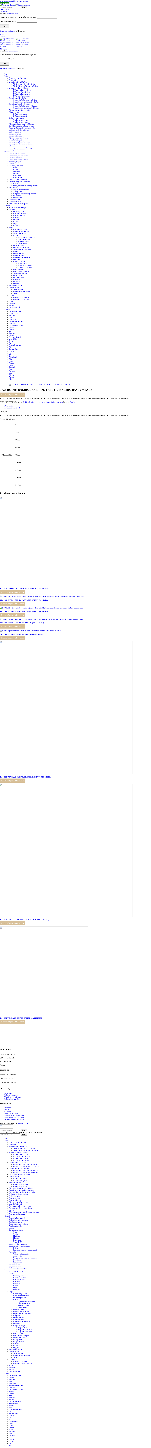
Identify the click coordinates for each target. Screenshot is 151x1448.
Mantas (11, 164)
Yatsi (10, 331)
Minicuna (16, 172)
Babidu (11, 317)
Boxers (15, 221)
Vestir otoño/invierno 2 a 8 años (24, 84)
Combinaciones (18, 255)
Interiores (12, 146)
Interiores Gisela (23, 241)
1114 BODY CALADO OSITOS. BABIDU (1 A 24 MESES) (21, 1018)
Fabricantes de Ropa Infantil (14, 1116)
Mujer (11, 227)
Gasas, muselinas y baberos (18, 160)
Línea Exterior (14, 287)
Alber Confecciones (16, 321)
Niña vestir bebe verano (21, 94)
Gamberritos (13, 313)
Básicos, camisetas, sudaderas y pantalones (24, 148)
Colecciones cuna (15, 202)
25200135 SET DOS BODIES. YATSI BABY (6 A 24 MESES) (22, 623)
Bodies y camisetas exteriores (19, 130)
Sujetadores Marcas (20, 273)
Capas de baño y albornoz (18, 180)
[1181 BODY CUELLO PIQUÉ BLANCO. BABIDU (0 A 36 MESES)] (66, 916)
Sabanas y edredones (16, 166)
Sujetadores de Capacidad (22, 249)
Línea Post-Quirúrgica (21, 271)
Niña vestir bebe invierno (22, 90)
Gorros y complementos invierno (20, 144)
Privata (11, 375)
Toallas (11, 305)
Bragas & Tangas (19, 261)
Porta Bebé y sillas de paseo (18, 204)
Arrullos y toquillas (15, 162)
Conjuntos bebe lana (20, 122)
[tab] (8, 406)
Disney (11, 329)
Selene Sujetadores (19, 233)
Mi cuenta (7, 1445)
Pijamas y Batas (18, 212)
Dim (10, 347)
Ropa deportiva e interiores (22, 299)
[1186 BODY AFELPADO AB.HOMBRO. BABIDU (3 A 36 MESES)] (44, 585)
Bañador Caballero (19, 214)
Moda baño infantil (15, 140)
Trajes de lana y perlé (16, 118)
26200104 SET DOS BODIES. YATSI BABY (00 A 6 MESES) (22, 634)
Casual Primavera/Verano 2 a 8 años (25, 102)
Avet (10, 343)
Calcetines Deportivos (21, 297)
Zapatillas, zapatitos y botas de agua (21, 126)
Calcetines (16, 218)
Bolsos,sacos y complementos (19, 182)
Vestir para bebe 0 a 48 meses (19, 88)
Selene (11, 341)
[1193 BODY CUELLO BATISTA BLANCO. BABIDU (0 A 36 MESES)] (66, 773)
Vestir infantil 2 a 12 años (18, 82)
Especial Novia (18, 245)
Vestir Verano (18, 289)
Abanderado (13, 357)
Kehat (11, 365)
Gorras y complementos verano (20, 142)
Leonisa (11, 351)
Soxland (12, 367)
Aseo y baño (17, 192)
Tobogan (12, 333)
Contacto (7, 1112)
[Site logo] (7, 5)
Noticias (7, 1110)
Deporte (11, 295)
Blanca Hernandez (15, 345)
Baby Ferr (12, 319)
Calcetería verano (15, 134)
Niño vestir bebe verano (21, 96)
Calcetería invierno (15, 136)
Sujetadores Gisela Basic (26, 237)
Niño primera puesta (20, 116)
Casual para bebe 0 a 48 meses (19, 104)
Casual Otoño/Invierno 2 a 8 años (25, 100)
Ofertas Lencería (14, 307)
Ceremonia (12, 80)
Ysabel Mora (13, 339)
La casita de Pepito (15, 311)
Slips (15, 223)
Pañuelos (16, 225)
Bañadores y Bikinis (20, 229)
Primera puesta (14, 112)
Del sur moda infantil (16, 325)
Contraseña (8, 21)
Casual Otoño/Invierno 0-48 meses (25, 106)
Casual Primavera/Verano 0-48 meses (26, 108)
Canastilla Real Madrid (17, 154)
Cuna (15, 168)
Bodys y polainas (15, 132)
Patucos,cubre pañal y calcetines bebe (22, 128)
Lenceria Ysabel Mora (21, 247)
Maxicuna (16, 174)
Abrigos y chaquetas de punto (19, 110)
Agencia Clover (23, 1123)
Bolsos (15, 184)
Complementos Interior (21, 231)
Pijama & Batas (18, 253)
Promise (11, 363)
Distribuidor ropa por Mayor (14, 1120)
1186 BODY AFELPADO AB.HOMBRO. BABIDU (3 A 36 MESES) (24, 589)
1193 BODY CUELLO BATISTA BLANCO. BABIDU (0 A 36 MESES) (25, 777)
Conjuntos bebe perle (20, 120)
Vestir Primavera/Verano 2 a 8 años (25, 86)
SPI (10, 355)
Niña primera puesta (20, 114)
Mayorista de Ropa (11, 1114)
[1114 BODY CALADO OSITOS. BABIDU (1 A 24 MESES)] (44, 1014)
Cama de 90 (17, 178)
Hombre (12, 210)
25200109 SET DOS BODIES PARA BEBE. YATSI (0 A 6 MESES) (24, 611)
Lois (10, 373)
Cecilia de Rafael (15, 337)
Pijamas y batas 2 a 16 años (18, 138)
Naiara (11, 361)
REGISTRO (4, 9)
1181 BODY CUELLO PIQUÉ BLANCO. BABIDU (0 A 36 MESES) (24, 920)
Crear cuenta (4, 3)
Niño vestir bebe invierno (22, 92)
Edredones (17, 176)
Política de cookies (10, 1095)
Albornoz (12, 303)
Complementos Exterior (21, 291)
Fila (10, 379)
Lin (10, 353)
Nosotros (7, 1108)
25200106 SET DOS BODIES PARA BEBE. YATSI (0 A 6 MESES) (24, 600)
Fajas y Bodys (18, 275)
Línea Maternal (18, 269)
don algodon (13, 349)
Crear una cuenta (12, 13)
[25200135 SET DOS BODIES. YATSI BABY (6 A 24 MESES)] (41, 619)
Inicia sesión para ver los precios (12, 395)
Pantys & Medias (19, 277)
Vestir (15, 293)
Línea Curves (22, 243)
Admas (11, 377)
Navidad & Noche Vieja (17, 208)
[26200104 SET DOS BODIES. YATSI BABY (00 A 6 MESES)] (30, 631)
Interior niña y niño (15, 285)
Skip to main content (20, 1)
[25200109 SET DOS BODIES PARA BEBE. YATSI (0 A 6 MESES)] (41, 608)
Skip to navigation (6, 1)
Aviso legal (8, 1093)
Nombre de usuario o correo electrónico (18, 17)
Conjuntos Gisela (24, 239)
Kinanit (11, 335)
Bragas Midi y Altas (25, 265)
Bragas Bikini (22, 263)
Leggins (16, 283)
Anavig (11, 327)
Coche (15, 170)
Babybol (12, 323)
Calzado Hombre (19, 216)
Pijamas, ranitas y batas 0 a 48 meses (21, 124)
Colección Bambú (15, 200)
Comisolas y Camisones (21, 257)
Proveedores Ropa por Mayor (14, 1118)
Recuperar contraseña (7, 31)
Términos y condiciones (12, 1097)
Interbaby (12, 315)
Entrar (4, 26)
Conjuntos (16, 251)
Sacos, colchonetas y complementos (25, 186)
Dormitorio (17, 196)
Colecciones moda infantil (18, 78)
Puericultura (13, 188)
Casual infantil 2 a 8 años (17, 98)
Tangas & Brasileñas (25, 267)
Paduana (12, 371)
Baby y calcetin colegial (17, 150)
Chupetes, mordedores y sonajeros (25, 194)
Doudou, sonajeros (15, 158)
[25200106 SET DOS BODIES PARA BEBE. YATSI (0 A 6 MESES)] (42, 596)
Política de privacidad (11, 1099)
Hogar (11, 301)
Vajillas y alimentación (21, 190)
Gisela (15, 235)
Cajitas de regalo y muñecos (18, 156)
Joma (10, 369)
